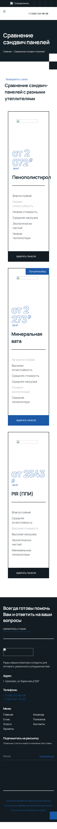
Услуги (7, 724)
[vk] (48, 3)
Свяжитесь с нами (14, 628)
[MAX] (54, 3)
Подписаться (46, 756)
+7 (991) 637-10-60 (14, 699)
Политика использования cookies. (28, 810)
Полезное (39, 719)
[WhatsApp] (37, 3)
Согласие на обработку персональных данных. (28, 805)
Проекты (8, 729)
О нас (6, 719)
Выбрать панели (26, 256)
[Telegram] (42, 3)
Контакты (39, 724)
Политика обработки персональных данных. (28, 800)
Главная (7, 51)
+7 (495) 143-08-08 (38, 13)
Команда (38, 714)
